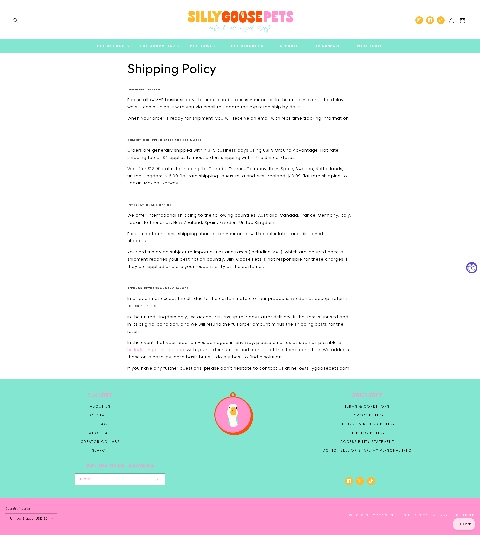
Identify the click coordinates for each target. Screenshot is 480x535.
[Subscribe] (156, 479)
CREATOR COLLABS (100, 441)
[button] (15, 20)
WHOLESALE (100, 432)
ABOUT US (100, 406)
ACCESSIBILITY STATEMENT (367, 441)
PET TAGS (100, 423)
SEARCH (100, 450)
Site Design (416, 515)
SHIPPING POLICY (367, 432)
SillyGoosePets (382, 515)
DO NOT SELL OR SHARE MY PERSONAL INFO (367, 450)
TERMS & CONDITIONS (367, 406)
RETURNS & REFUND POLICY (367, 423)
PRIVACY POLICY (367, 415)
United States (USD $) (28, 518)
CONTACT (100, 415)
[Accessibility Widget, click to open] (472, 267)
